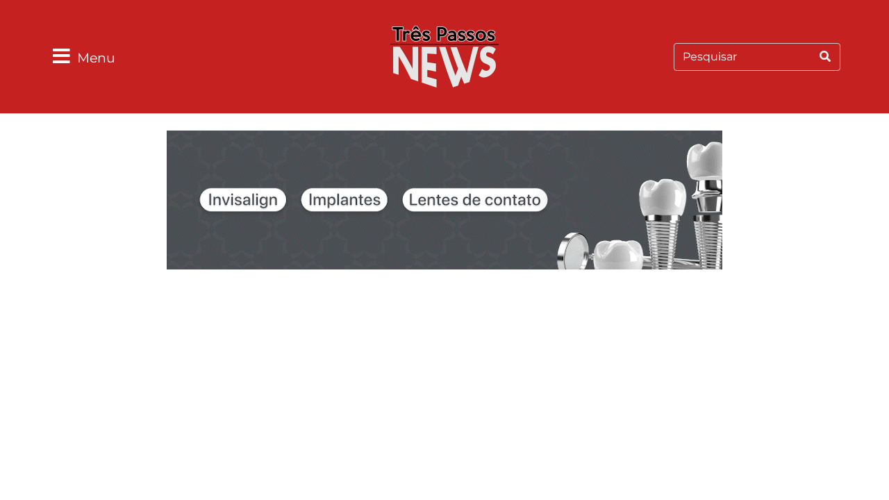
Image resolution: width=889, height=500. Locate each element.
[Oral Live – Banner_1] (444, 202)
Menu (96, 57)
